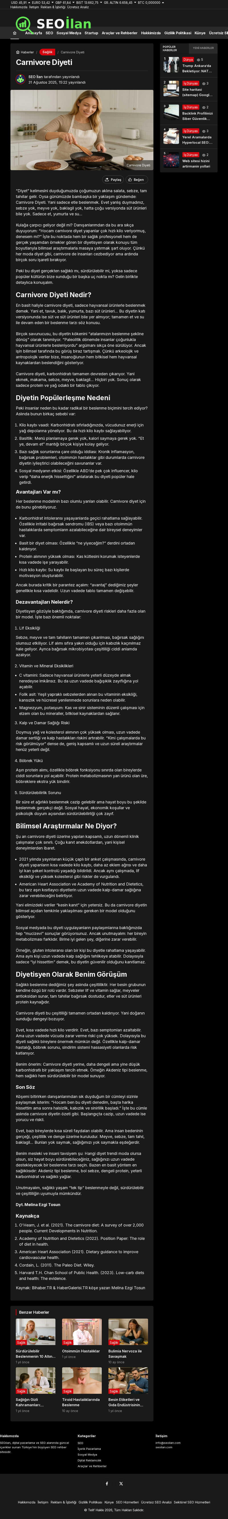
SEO (80, 1443)
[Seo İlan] (69, 23)
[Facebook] (107, 1483)
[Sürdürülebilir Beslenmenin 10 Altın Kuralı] (35, 1341)
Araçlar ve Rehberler (92, 1466)
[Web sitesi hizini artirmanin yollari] (189, 160)
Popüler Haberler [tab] (170, 48)
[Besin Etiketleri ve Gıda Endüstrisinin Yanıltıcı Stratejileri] (128, 1390)
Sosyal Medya (87, 1454)
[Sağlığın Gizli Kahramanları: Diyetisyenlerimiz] (35, 1390)
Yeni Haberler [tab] (203, 48)
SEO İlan (35, 77)
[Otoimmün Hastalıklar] (82, 1341)
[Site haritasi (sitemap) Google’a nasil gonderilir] (189, 89)
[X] (121, 1483)
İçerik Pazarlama (89, 1448)
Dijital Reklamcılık (89, 1460)
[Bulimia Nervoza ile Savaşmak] (128, 1341)
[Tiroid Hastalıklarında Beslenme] (82, 1390)
